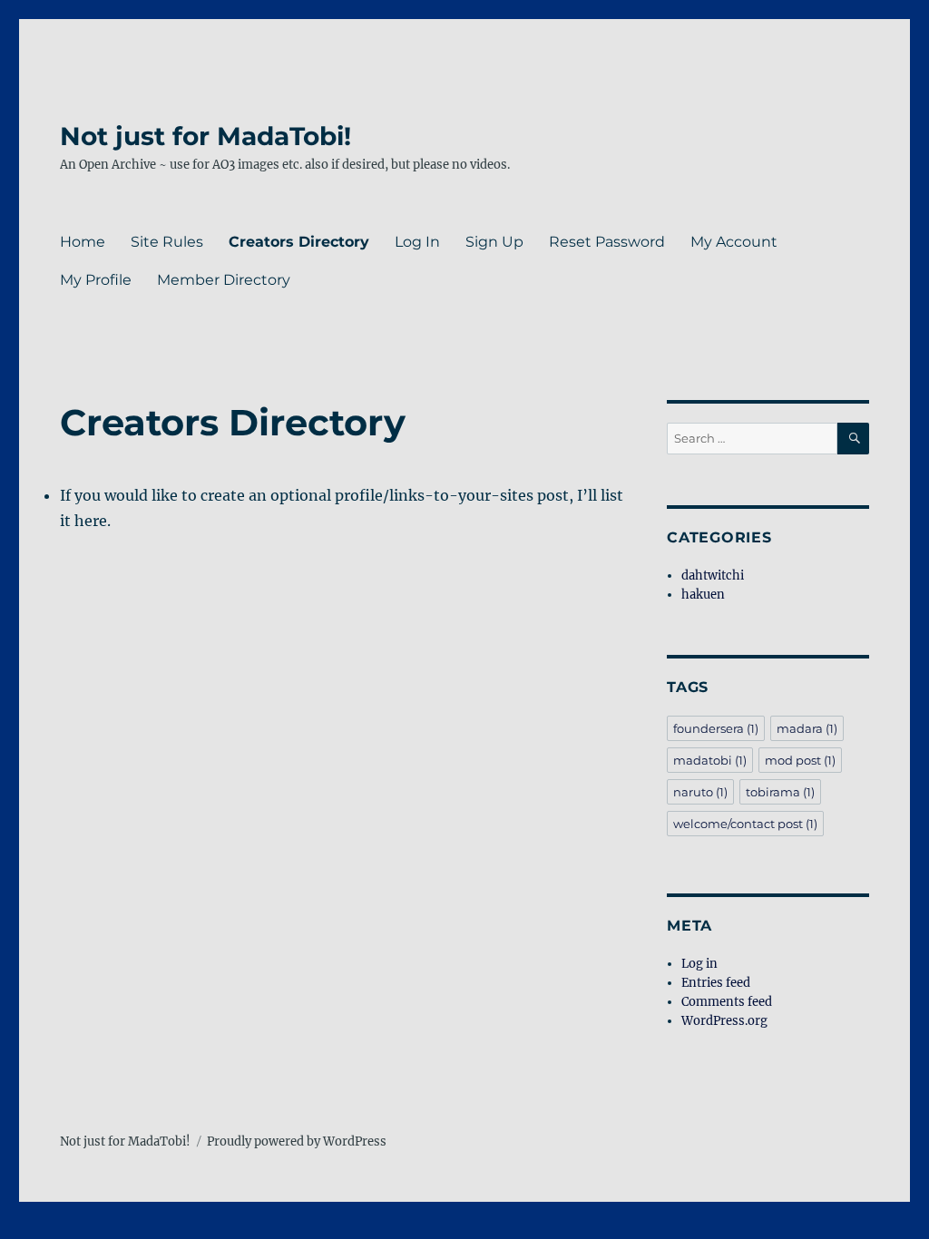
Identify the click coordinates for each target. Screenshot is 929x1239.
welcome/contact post (745, 823)
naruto (700, 792)
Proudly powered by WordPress (296, 1141)
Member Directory (223, 279)
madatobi (710, 760)
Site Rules (167, 241)
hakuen (703, 594)
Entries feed (715, 982)
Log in (699, 963)
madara (807, 728)
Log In (417, 241)
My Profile (96, 279)
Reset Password (607, 241)
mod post (800, 760)
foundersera (715, 728)
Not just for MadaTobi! (205, 136)
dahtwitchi (712, 575)
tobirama (780, 792)
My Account (733, 241)
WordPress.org (724, 1021)
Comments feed (726, 1002)
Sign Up (494, 241)
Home (82, 241)
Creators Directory (299, 241)
